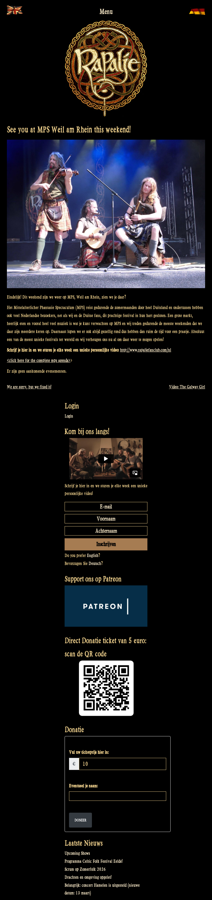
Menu (106, 11)
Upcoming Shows (77, 853)
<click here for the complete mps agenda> (38, 360)
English (92, 555)
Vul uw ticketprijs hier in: (89, 752)
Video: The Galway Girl (187, 387)
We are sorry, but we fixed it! (29, 387)
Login (69, 416)
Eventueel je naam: (83, 785)
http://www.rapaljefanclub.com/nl (145, 350)
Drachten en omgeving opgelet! (88, 877)
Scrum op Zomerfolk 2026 (85, 869)
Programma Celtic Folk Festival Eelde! (94, 861)
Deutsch (95, 563)
